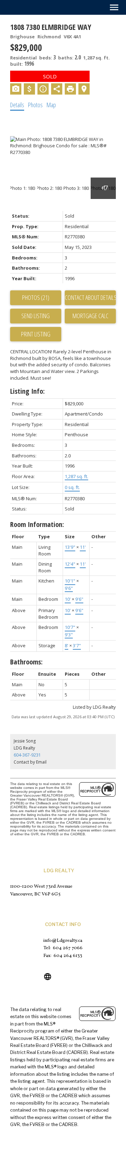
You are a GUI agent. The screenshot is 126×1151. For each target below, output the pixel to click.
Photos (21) (35, 297)
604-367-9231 (27, 755)
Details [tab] (17, 105)
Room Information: (37, 524)
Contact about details (90, 297)
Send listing (35, 315)
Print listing (35, 334)
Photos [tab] (35, 105)
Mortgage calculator (90, 316)
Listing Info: (27, 391)
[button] (47, 976)
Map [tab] (51, 105)
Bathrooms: (26, 662)
